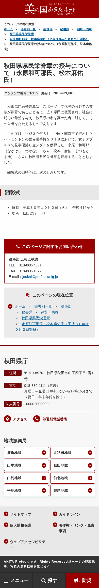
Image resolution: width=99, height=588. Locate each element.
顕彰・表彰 (84, 29)
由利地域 (14, 478)
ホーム (8, 29)
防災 (86, 580)
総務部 (48, 29)
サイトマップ (20, 514)
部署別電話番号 (54, 419)
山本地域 (14, 465)
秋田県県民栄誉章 (22, 34)
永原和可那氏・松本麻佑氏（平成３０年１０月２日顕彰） (49, 39)
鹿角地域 (14, 453)
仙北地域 (61, 478)
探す (52, 580)
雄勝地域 (61, 490)
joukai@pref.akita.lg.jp (40, 277)
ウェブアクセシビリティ (27, 545)
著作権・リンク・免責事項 (76, 528)
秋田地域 (61, 465)
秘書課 (64, 29)
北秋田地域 (62, 453)
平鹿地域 (14, 490)
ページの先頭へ (90, 565)
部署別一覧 (28, 29)
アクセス (20, 419)
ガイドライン (69, 514)
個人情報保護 (20, 525)
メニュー (19, 580)
